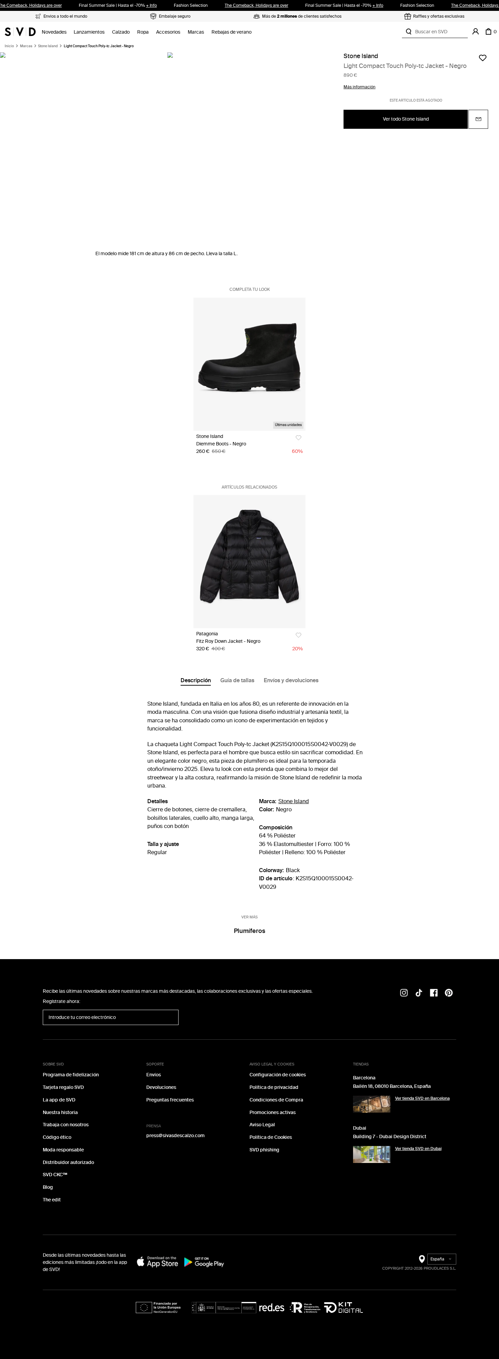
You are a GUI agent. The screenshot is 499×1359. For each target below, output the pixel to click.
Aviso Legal (262, 1125)
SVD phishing (264, 1150)
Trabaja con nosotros (66, 1125)
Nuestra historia (60, 1112)
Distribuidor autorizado (68, 1162)
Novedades (54, 32)
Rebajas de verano (231, 32)
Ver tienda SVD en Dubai (418, 1148)
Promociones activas (273, 1112)
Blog (48, 1187)
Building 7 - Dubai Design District (389, 1137)
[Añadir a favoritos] (482, 57)
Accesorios (168, 32)
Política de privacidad (274, 1087)
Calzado (121, 32)
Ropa (143, 32)
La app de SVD (59, 1100)
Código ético (57, 1137)
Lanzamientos (89, 32)
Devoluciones (161, 1087)
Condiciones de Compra (276, 1100)
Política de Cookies (271, 1137)
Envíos (153, 1075)
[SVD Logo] (20, 32)
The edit (52, 1200)
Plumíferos (249, 931)
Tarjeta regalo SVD (63, 1087)
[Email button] (478, 119)
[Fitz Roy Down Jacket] (249, 561)
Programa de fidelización (71, 1075)
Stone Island (48, 46)
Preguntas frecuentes (170, 1100)
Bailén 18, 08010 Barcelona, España (392, 1086)
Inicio (9, 46)
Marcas (196, 32)
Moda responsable (63, 1150)
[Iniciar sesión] (475, 32)
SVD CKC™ (55, 1175)
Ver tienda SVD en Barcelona (422, 1098)
